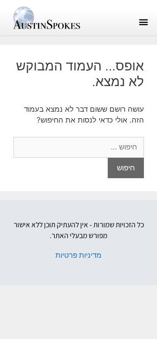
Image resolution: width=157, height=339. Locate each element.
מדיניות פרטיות (78, 255)
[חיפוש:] (79, 147)
